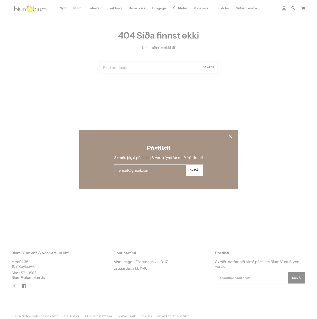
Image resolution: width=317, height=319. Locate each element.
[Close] (231, 136)
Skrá (194, 170)
